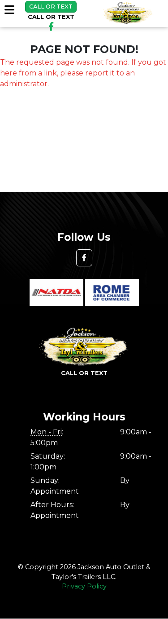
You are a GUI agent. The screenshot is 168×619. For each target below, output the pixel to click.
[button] (84, 257)
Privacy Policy (84, 586)
